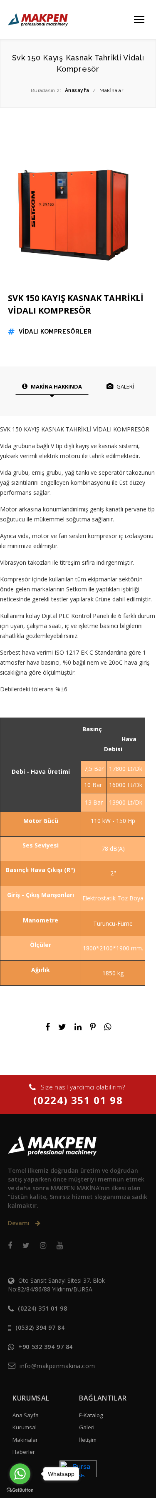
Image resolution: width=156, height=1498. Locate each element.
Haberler (23, 1452)
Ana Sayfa (25, 1415)
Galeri (86, 1427)
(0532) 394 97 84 (39, 1327)
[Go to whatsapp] (20, 1473)
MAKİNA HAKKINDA (56, 386)
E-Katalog (91, 1415)
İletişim (88, 1439)
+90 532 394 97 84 (45, 1347)
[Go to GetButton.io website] (20, 1489)
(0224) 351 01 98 (78, 1100)
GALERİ (124, 386)
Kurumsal (24, 1427)
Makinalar (25, 1439)
